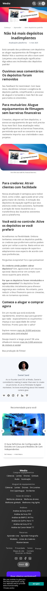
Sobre (30, 548)
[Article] (23, 425)
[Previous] (2, 431)
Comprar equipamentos (23, 472)
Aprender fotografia (29, 536)
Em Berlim (30, 491)
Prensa (38, 549)
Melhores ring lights (31, 502)
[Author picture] (23, 366)
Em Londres (35, 487)
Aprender (17, 27)
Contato (30, 551)
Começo (7, 27)
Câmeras (10, 476)
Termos (9, 548)
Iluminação (26, 479)
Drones (27, 476)
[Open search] (34, 3)
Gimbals (35, 476)
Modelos (13, 539)
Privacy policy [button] (8, 588)
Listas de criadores (27, 539)
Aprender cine (13, 536)
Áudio (17, 479)
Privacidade (20, 548)
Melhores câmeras (14, 499)
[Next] (45, 431)
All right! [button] (36, 584)
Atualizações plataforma (18, 43)
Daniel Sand (23, 375)
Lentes (19, 476)
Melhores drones (31, 499)
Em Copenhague (17, 491)
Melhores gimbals (13, 502)
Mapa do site (18, 551)
